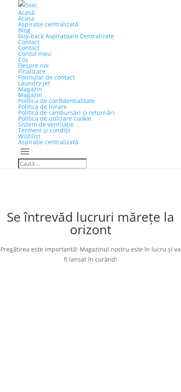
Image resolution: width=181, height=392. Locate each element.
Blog (24, 30)
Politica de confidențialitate (56, 101)
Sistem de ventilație (46, 124)
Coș (23, 60)
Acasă (26, 12)
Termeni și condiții (44, 130)
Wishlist (29, 136)
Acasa (26, 18)
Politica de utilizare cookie (54, 118)
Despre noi (33, 65)
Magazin (30, 89)
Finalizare (31, 71)
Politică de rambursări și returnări (66, 113)
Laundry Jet (34, 83)
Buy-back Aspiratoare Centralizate (66, 36)
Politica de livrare (42, 107)
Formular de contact (46, 77)
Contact (29, 42)
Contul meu (34, 54)
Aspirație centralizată (48, 24)
